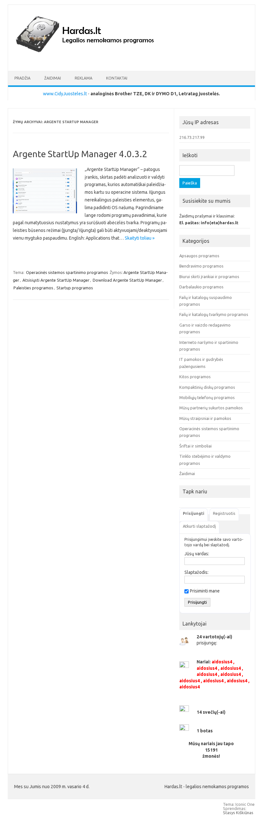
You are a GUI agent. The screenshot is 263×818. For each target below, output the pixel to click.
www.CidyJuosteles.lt (65, 93)
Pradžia (22, 78)
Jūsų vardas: (196, 553)
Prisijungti (193, 513)
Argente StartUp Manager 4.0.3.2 (80, 154)
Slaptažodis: (196, 572)
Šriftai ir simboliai (195, 446)
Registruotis (224, 513)
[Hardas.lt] (93, 60)
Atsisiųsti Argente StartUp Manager (55, 280)
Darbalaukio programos (201, 287)
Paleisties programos (33, 287)
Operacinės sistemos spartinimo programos (67, 272)
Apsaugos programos (199, 255)
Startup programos (74, 287)
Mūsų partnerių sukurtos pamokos (211, 407)
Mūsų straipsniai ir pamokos (205, 418)
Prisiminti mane (205, 590)
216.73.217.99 (192, 137)
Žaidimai (52, 78)
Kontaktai (116, 78)
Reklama (83, 78)
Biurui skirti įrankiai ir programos (209, 276)
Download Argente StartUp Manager (127, 280)
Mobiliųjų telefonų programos (207, 397)
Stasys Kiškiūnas (238, 812)
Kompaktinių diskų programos (207, 387)
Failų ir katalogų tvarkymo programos (213, 314)
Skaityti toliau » (140, 238)
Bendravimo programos (201, 266)
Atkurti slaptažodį (199, 526)
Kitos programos (195, 376)
